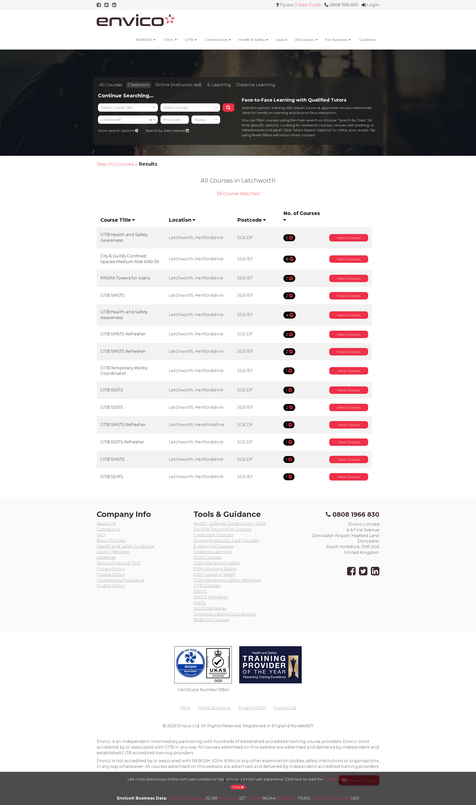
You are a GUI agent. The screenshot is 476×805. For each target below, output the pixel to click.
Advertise (106, 557)
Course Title (116, 220)
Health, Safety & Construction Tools (229, 523)
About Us (106, 523)
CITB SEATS (111, 476)
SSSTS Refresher (210, 608)
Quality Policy (111, 585)
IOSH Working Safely (214, 568)
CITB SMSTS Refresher (123, 334)
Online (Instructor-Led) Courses (226, 540)
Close (237, 787)
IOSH (168, 39)
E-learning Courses (213, 546)
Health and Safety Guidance (125, 546)
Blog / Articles (111, 540)
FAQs (185, 707)
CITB (189, 39)
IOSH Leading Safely (214, 574)
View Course (349, 371)
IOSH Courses (207, 557)
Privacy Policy (111, 568)
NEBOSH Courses (211, 619)
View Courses (348, 238)
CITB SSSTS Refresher (122, 442)
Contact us (285, 707)
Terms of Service (214, 707)
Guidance (367, 39)
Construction (216, 39)
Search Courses (115, 164)
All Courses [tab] (110, 84)
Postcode (250, 220)
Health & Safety (252, 39)
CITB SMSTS (112, 295)
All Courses (305, 39)
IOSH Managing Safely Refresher (227, 580)
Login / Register (113, 551)
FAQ (101, 535)
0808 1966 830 (355, 514)
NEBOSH (144, 39)
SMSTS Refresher (210, 597)
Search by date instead (166, 130)
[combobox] (128, 107)
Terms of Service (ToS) (119, 563)
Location (181, 220)
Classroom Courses (213, 535)
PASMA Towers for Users (125, 278)
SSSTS (199, 602)
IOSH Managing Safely (216, 563)
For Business (336, 39)
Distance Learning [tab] (255, 84)
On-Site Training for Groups (222, 529)
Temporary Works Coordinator (224, 614)
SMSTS (200, 591)
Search (282, 39)
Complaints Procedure (120, 580)
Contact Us (108, 529)
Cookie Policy (111, 574)
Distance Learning (212, 551)
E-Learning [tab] (219, 84)
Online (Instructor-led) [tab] (178, 84)
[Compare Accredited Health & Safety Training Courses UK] (136, 20)
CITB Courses (206, 585)
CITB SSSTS (111, 390)
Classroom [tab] (139, 84)
